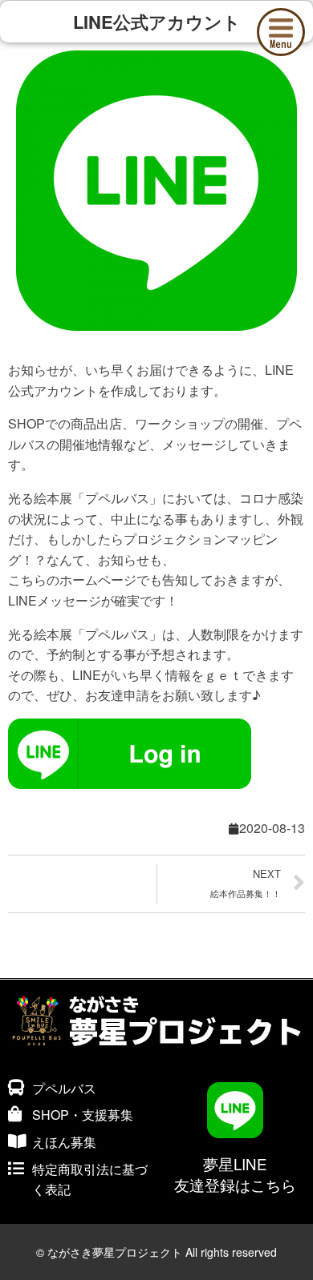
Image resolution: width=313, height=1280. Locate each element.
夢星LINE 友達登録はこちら (235, 1174)
